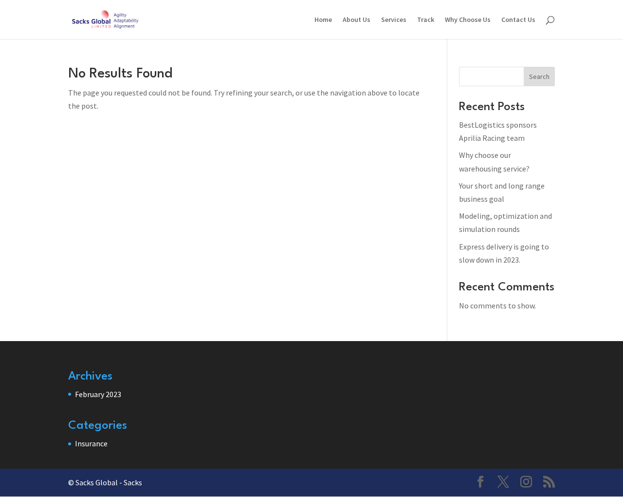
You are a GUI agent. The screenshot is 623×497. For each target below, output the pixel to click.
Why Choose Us (468, 20)
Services (393, 20)
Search (539, 76)
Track (425, 20)
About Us (356, 20)
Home (323, 20)
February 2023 (98, 394)
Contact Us (518, 20)
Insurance (91, 443)
